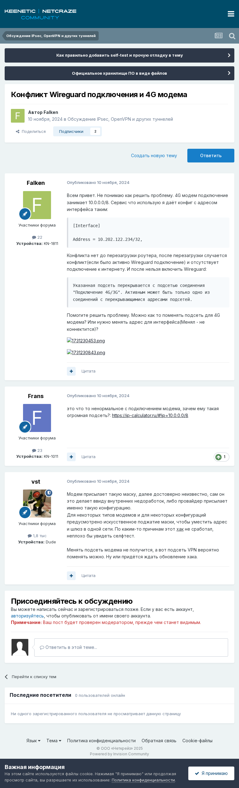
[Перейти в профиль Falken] (18, 116)
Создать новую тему (154, 155)
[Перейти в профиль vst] (37, 504)
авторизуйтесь (27, 615)
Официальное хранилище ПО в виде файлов (119, 73)
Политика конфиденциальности (101, 740)
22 (39, 237)
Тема (52, 740)
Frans (36, 396)
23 (39, 450)
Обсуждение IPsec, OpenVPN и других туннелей (120, 119)
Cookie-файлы (197, 740)
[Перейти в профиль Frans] (37, 418)
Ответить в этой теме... (70, 647)
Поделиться (32, 131)
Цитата (89, 370)
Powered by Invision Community (119, 754)
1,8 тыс (39, 535)
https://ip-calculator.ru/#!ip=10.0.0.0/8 (150, 415)
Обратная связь (159, 740)
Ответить (211, 155)
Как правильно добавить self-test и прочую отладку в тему (119, 55)
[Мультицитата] (71, 371)
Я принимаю (213, 773)
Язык (32, 740)
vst (35, 481)
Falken (51, 112)
